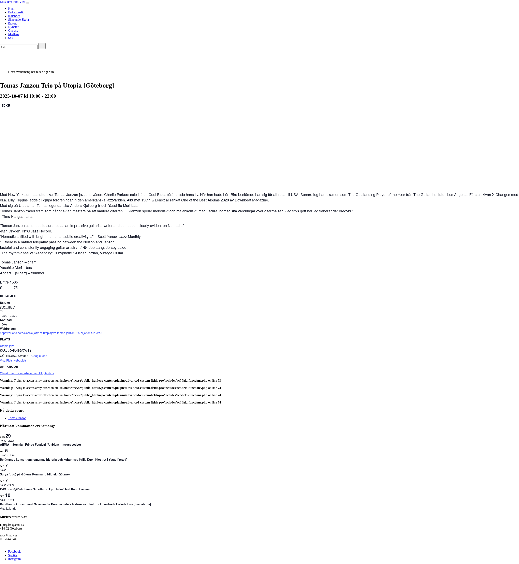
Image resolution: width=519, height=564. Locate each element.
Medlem (13, 34)
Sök (10, 38)
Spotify (12, 555)
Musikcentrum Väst (12, 1)
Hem (11, 8)
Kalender (14, 16)
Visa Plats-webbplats (13, 360)
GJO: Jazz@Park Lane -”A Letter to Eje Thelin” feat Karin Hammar (45, 489)
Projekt (12, 23)
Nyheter (13, 27)
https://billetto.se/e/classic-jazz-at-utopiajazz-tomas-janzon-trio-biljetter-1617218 (51, 333)
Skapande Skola (18, 19)
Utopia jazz (7, 346)
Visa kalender (8, 508)
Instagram (14, 559)
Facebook (14, 551)
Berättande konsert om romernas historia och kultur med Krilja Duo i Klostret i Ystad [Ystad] (63, 459)
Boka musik (16, 12)
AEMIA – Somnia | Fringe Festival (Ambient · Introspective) (40, 444)
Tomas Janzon (17, 418)
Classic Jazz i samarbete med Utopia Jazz (27, 373)
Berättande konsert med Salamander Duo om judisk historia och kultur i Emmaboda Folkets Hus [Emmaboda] (75, 504)
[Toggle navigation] (27, 2)
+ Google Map (38, 356)
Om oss (13, 30)
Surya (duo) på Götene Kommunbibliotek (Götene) (35, 474)
